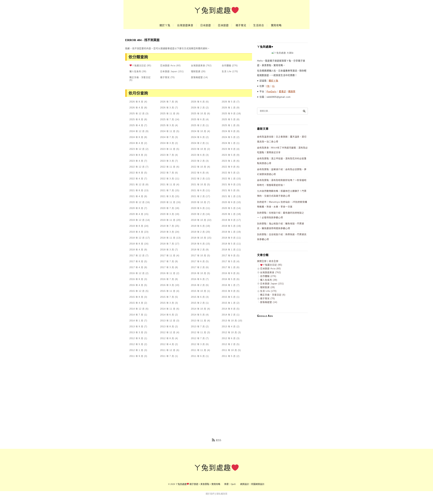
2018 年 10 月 (198, 238)
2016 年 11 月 (167, 273)
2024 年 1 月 (229, 143)
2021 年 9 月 (229, 184)
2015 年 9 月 (229, 291)
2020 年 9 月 (229, 202)
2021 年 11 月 (167, 184)
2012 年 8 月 (167, 338)
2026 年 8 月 (136, 101)
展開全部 (262, 261)
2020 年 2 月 (198, 214)
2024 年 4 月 (136, 143)
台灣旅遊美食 (185, 25)
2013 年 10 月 (229, 320)
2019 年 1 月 (229, 232)
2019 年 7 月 (167, 226)
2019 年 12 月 (137, 220)
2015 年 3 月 (167, 303)
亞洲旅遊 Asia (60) (270, 268)
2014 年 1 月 (136, 320)
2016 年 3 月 (167, 285)
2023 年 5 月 (229, 155)
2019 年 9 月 (229, 220)
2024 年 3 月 (167, 143)
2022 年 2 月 (198, 178)
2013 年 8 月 (167, 326)
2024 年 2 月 (198, 143)
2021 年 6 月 (198, 190)
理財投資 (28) (267, 287)
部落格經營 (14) (268, 302)
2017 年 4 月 (136, 267)
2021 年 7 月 (167, 190)
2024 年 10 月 (198, 131)
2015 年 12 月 (137, 291)
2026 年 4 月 (136, 107)
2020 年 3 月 (167, 214)
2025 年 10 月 (198, 113)
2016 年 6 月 (198, 279)
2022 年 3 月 (167, 178)
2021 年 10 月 (198, 184)
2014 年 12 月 (137, 309)
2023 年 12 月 (137, 149)
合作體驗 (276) (268, 276)
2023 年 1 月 (229, 161)
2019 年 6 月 (198, 226)
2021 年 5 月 (229, 190)
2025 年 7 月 (167, 119)
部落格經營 (197, 77)
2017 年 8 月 (136, 261)
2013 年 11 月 (198, 320)
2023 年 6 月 (198, 155)
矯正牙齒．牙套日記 (140, 77)
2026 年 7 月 (167, 101)
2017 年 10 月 (198, 255)
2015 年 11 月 (167, 291)
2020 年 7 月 (167, 208)
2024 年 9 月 (229, 131)
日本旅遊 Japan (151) (272, 283)
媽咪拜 (291, 91)
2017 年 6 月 (198, 261)
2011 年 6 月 (198, 356)
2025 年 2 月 (198, 125)
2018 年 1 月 (229, 249)
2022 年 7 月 (167, 172)
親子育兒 (241, 25)
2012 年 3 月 (198, 344)
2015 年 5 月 (229, 297)
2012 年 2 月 (229, 344)
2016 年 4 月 (136, 285)
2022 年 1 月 (229, 178)
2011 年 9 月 (136, 356)
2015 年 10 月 (198, 291)
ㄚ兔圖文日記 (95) (272, 265)
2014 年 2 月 (229, 314)
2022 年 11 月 (167, 167)
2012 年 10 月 (229, 332)
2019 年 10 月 (198, 220)
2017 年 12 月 (137, 255)
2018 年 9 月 (229, 238)
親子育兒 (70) (267, 298)
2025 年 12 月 (137, 113)
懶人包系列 (135, 71)
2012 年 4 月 (167, 344)
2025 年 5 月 (229, 119)
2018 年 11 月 (167, 238)
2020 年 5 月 (229, 208)
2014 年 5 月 (198, 314)
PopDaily (272, 91)
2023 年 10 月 (198, 149)
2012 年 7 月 (198, 338)
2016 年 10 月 (198, 273)
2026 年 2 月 (198, 107)
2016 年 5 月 (229, 279)
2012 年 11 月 (198, 332)
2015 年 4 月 (136, 303)
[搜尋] (304, 111)
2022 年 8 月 (136, 172)
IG (273, 86)
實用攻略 (276, 25)
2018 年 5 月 (229, 243)
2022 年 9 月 (229, 167)
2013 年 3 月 (136, 332)
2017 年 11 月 (167, 255)
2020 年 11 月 (167, 202)
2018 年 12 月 (137, 238)
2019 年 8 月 (136, 226)
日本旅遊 (205, 25)
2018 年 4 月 (136, 249)
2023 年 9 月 (229, 149)
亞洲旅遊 (223, 25)
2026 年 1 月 (229, 107)
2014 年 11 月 (167, 309)
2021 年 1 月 (229, 196)
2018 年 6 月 (198, 243)
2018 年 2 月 (198, 249)
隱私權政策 (221, 493)
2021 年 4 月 (136, 196)
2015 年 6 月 (198, 297)
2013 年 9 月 (136, 326)
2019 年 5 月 (229, 226)
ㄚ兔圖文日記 (139, 65)
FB (268, 86)
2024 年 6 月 (198, 137)
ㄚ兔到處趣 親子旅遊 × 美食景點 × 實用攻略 (198, 484)
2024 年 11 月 (167, 131)
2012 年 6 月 (229, 338)
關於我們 (210, 493)
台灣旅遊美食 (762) (270, 272)
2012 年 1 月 (136, 350)
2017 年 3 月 (167, 267)
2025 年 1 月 (229, 125)
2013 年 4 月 (229, 326)
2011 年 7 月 (167, 356)
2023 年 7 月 (167, 155)
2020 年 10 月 (198, 202)
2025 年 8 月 (136, 119)
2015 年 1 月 (229, 303)
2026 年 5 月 (229, 101)
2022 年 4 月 (136, 178)
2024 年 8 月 (136, 137)
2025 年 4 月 (136, 125)
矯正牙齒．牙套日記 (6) (272, 294)
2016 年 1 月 (229, 285)
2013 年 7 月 (198, 326)
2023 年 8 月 (136, 155)
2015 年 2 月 (198, 303)
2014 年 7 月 (136, 314)
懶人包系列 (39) (268, 280)
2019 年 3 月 (167, 232)
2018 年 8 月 (136, 243)
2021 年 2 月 (198, 196)
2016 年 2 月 (198, 285)
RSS (218, 440)
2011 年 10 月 (229, 350)
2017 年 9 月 (229, 255)
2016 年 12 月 (137, 273)
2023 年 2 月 (198, 161)
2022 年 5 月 (229, 172)
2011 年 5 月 (229, 356)
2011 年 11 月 (198, 350)
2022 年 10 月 (198, 167)
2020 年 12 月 (137, 202)
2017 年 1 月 (229, 267)
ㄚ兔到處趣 (212, 11)
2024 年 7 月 (167, 137)
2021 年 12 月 (137, 184)
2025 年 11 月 (167, 113)
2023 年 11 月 (167, 149)
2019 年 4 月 (136, 232)
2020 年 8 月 (136, 208)
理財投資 (195, 71)
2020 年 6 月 (198, 208)
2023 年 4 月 (136, 161)
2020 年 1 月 (229, 214)
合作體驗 (226, 65)
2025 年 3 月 (167, 125)
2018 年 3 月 (167, 249)
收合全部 (273, 261)
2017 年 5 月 (229, 261)
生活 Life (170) (268, 291)
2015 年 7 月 (167, 297)
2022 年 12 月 (137, 167)
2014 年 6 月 (167, 314)
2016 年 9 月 (229, 273)
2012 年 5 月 (136, 344)
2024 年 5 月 (229, 137)
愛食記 (282, 91)
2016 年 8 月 (136, 279)
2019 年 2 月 (198, 232)
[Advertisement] (282, 370)
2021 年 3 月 (167, 196)
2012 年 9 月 (136, 338)
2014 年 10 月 (198, 309)
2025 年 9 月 (229, 113)
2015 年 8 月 (136, 297)
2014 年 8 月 (229, 309)
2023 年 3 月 (167, 161)
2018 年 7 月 (167, 243)
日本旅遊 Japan (168, 71)
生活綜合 (258, 25)
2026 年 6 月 (198, 101)
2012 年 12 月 (167, 332)
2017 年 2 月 (198, 267)
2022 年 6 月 (198, 172)
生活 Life (226, 71)
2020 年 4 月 (136, 214)
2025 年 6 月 (198, 119)
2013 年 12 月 (167, 320)
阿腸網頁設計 (257, 484)
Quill (233, 484)
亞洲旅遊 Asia (167, 65)
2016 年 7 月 (167, 279)
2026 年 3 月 (167, 107)
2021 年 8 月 (136, 190)
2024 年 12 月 (137, 131)
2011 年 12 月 (167, 350)
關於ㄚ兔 (164, 25)
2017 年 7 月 (167, 261)
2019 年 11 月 (167, 220)
